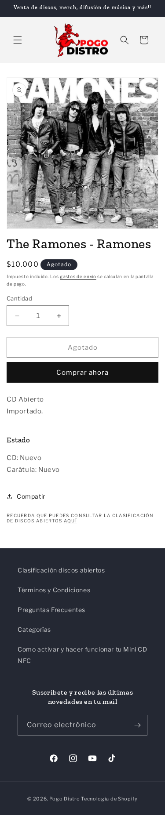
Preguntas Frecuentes (51, 609)
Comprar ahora (82, 373)
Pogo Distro (64, 799)
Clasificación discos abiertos (61, 570)
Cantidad (19, 298)
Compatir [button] (31, 496)
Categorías (34, 629)
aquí (70, 520)
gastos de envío (78, 276)
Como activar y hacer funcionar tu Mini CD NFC (82, 654)
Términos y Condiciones (54, 590)
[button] (17, 40)
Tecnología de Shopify (109, 799)
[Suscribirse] (137, 725)
